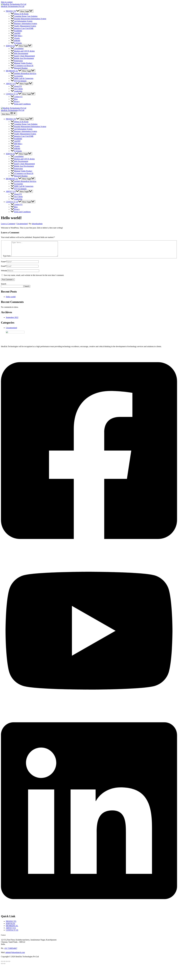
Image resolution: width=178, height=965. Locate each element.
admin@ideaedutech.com (15, 952)
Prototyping (18, 61)
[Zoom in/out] (2, 961)
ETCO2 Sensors (20, 81)
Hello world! (11, 297)
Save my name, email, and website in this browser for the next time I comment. (34, 275)
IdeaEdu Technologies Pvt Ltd (12, 6)
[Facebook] (89, 551)
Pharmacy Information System (25, 23)
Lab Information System (23, 21)
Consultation (18, 49)
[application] (17, 11)
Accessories (18, 76)
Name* (4, 262)
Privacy (17, 101)
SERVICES (10, 46)
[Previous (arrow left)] (2, 963)
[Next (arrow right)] (4, 963)
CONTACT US (12, 94)
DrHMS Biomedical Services (25, 73)
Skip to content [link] (6, 2)
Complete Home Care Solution (25, 16)
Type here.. (7, 256)
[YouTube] (89, 708)
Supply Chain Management (24, 56)
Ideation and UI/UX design (24, 51)
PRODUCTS (11, 11)
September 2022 (12, 317)
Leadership (18, 91)
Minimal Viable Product (23, 63)
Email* (3, 266)
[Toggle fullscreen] (4, 961)
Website (4, 271)
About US (18, 86)
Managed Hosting (20, 68)
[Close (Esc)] (9, 961)
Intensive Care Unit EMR (23, 28)
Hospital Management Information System (30, 19)
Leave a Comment (8, 224)
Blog (16, 99)
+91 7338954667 (10, 948)
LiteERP (17, 33)
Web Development (21, 53)
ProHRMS (18, 31)
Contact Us (18, 97)
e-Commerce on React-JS (23, 66)
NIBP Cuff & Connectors (23, 78)
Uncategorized (22, 224)
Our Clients (18, 89)
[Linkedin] (89, 911)
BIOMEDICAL (12, 71)
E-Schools (18, 43)
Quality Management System (25, 26)
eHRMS (17, 41)
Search (3, 284)
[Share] (7, 961)
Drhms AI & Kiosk (21, 14)
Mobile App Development (24, 58)
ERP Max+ (18, 36)
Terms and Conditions (22, 104)
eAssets (17, 38)
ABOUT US (11, 84)
